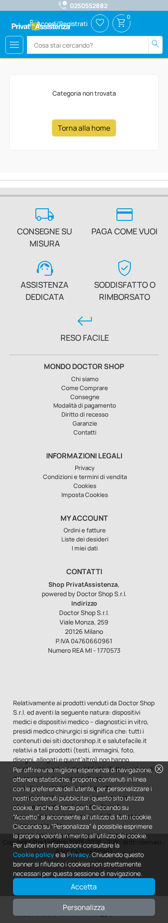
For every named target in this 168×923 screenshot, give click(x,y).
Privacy (78, 854)
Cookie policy (33, 854)
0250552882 (89, 5)
